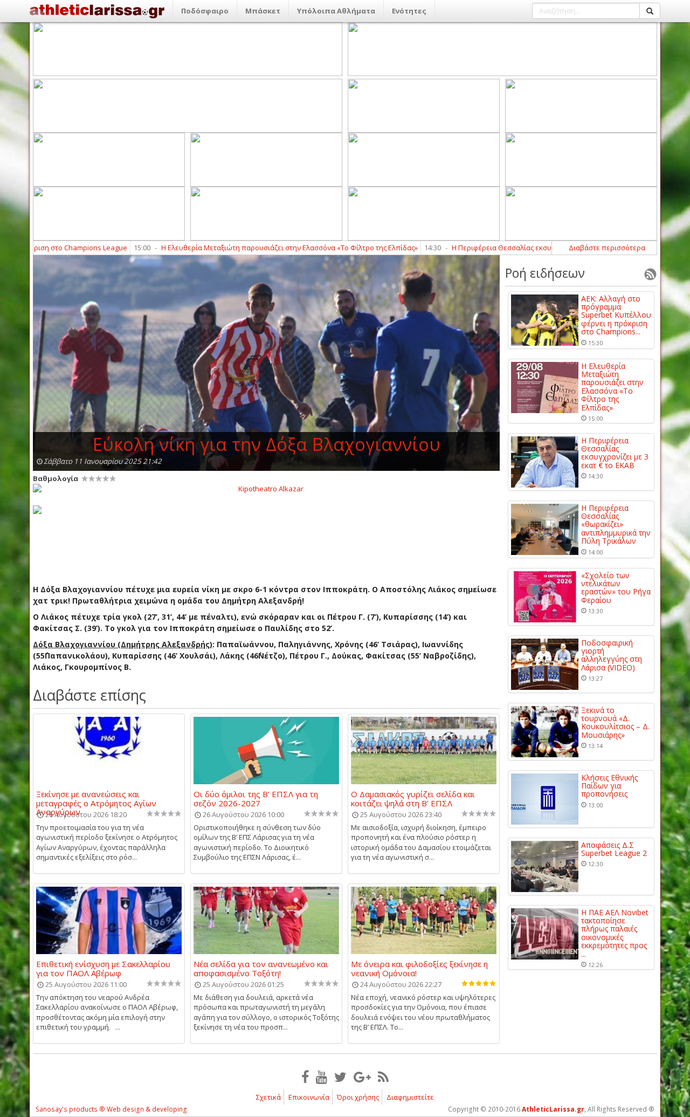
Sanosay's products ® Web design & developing (111, 1109)
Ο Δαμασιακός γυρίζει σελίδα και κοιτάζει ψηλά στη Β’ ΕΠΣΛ (413, 798)
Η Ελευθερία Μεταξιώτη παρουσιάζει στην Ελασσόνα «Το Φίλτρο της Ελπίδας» (253, 247)
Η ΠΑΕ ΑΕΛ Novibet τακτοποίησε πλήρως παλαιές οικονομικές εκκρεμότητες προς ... (614, 933)
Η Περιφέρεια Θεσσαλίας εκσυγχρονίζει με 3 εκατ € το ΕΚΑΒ (513, 247)
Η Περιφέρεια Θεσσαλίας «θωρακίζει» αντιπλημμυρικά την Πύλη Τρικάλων (616, 524)
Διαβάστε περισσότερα (607, 247)
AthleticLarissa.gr (553, 1109)
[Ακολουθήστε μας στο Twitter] (340, 1076)
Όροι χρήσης (358, 1097)
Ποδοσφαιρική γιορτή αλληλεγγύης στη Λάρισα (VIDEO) (611, 655)
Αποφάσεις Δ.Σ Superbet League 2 (614, 849)
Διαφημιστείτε (410, 1097)
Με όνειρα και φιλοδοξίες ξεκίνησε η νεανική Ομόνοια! (419, 968)
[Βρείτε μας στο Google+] (362, 1076)
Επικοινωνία (308, 1097)
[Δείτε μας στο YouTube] (321, 1076)
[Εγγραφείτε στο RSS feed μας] (383, 1076)
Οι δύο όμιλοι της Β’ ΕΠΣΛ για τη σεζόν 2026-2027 (256, 798)
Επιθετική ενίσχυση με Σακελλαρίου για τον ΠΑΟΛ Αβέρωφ (103, 968)
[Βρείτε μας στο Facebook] (305, 1076)
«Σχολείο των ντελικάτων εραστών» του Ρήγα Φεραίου (616, 588)
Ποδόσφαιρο (205, 11)
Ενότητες (409, 11)
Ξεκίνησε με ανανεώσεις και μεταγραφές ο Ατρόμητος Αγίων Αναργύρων (96, 798)
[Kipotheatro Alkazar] (266, 488)
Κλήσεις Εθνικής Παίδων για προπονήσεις (609, 785)
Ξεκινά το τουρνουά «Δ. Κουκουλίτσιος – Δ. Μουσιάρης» (615, 722)
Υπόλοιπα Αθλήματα (336, 11)
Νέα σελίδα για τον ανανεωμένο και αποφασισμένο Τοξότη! (261, 968)
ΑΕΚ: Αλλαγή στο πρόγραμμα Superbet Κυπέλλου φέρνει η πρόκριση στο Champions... (616, 315)
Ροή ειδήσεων (545, 273)
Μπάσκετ (262, 11)
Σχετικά (268, 1097)
